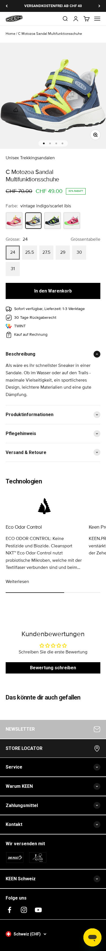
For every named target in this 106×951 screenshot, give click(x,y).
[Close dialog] (96, 417)
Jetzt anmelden (53, 559)
